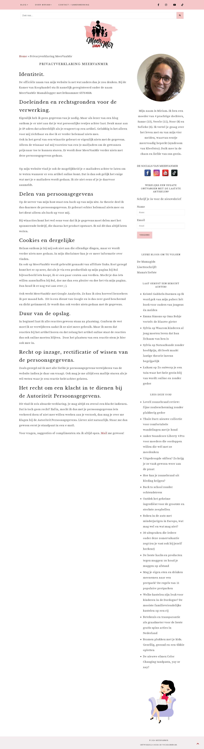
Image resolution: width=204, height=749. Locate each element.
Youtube (176, 5)
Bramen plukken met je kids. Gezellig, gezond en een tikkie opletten (163, 645)
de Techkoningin (168, 745)
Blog (23, 5)
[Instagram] (156, 173)
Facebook (160, 5)
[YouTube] (165, 173)
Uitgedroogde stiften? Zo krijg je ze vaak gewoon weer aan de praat (163, 464)
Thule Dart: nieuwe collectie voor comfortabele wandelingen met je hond (162, 424)
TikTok (183, 5)
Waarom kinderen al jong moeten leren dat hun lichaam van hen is (163, 333)
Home (23, 56)
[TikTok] (174, 173)
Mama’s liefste (147, 272)
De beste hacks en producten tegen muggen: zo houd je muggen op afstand (162, 560)
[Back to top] (198, 744)
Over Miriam (42, 5)
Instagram (168, 5)
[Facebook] (147, 173)
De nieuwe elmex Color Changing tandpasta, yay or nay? (161, 662)
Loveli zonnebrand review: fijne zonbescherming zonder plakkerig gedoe (163, 407)
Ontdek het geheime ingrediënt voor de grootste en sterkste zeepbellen (163, 504)
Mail (104, 433)
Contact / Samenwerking (74, 5)
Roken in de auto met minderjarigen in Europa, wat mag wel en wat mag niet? (163, 521)
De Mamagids (146, 261)
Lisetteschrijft (147, 267)
